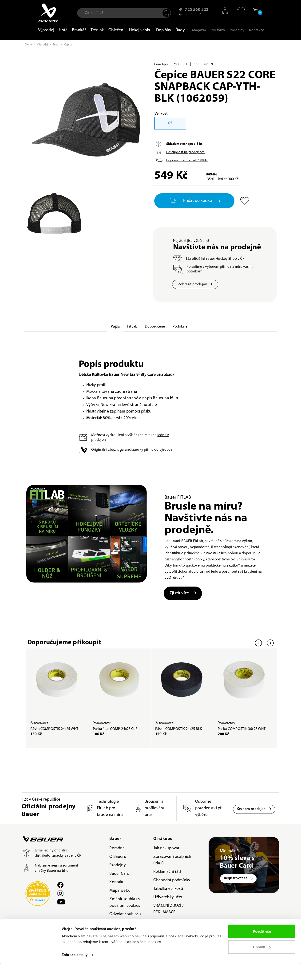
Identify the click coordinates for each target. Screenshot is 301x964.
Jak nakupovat (166, 848)
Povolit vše (262, 931)
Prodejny (117, 865)
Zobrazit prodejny (192, 284)
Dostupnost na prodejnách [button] (185, 152)
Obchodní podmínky (171, 880)
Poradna (117, 848)
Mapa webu (120, 891)
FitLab (132, 326)
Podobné (180, 326)
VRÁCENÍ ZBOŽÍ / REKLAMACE (168, 909)
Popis (115, 326)
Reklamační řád (167, 872)
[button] (239, 10)
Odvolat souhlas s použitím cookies (125, 917)
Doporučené (155, 326)
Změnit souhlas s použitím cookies (124, 902)
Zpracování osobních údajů (172, 860)
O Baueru (117, 857)
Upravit (259, 947)
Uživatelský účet (167, 897)
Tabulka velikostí (168, 889)
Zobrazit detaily (74, 955)
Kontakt (116, 882)
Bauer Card (119, 874)
